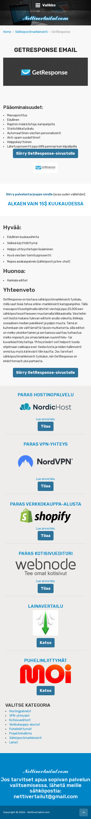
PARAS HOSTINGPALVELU (46, 394)
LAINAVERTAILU (45, 606)
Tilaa (45, 426)
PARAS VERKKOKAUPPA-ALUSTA (45, 504)
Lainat (13, 742)
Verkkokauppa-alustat (24, 724)
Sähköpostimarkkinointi (31, 32)
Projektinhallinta (20, 733)
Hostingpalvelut (20, 711)
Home (7, 32)
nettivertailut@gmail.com (46, 797)
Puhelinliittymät (20, 729)
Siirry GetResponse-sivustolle (45, 153)
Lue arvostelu (45, 419)
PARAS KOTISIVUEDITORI (46, 553)
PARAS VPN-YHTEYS (45, 444)
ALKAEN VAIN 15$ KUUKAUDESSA (45, 204)
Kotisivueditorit (20, 720)
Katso (45, 642)
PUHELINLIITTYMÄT (45, 660)
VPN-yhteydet (19, 715)
